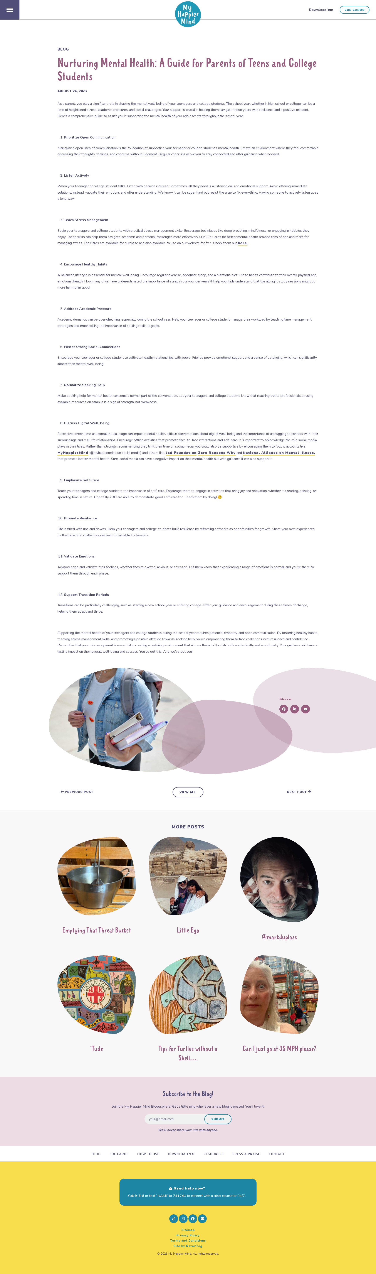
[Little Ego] (188, 878)
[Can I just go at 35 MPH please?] (279, 996)
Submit (218, 1119)
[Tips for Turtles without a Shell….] (188, 996)
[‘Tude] (96, 996)
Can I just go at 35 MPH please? (279, 1049)
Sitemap (188, 1230)
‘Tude (96, 1049)
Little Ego (188, 930)
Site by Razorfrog (188, 1246)
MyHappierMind (72, 452)
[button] (9, 10)
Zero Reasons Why (217, 452)
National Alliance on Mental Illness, (279, 452)
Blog (63, 49)
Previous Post (78, 792)
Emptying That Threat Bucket (96, 930)
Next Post (297, 792)
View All (188, 792)
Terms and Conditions (188, 1241)
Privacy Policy (188, 1235)
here (242, 243)
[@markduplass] (279, 881)
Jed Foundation (181, 452)
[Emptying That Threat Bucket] (96, 878)
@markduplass (279, 937)
